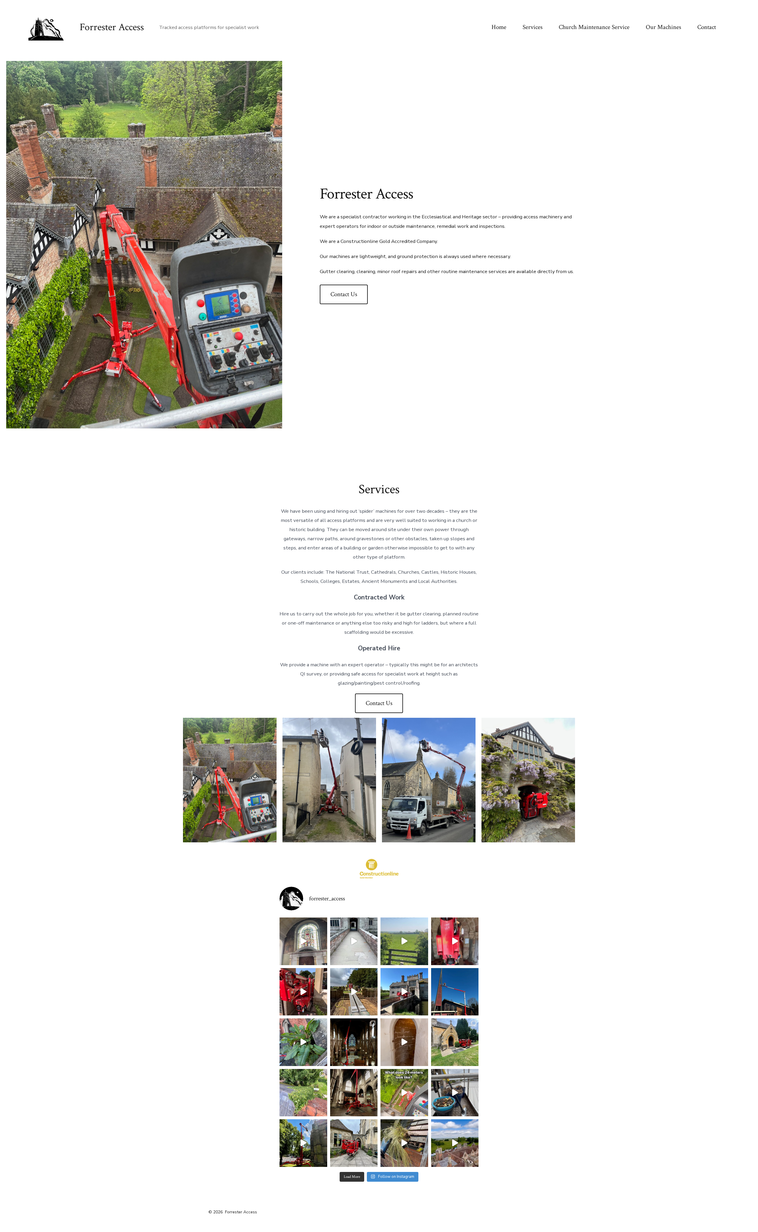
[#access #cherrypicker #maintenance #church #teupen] (404, 941)
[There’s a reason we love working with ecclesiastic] (303, 941)
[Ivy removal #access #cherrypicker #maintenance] (303, 1093)
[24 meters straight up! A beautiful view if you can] (404, 1093)
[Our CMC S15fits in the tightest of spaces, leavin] (354, 992)
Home (499, 27)
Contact (706, 27)
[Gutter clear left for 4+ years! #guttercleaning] (404, 1143)
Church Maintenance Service (594, 27)
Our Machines (663, 27)
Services (532, 27)
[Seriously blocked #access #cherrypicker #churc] (303, 1042)
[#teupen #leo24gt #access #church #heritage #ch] (354, 1093)
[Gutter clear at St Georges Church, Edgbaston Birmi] (303, 1143)
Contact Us (343, 294)
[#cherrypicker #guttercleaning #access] (455, 1093)
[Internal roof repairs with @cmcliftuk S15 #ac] (455, 941)
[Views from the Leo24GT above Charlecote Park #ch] (455, 1143)
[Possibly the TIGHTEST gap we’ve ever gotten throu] (303, 992)
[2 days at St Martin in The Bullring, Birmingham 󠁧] (354, 1042)
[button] (230, 780)
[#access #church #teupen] (455, 992)
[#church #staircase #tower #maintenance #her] (404, 1042)
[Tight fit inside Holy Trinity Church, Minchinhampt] (354, 1143)
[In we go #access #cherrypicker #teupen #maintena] (404, 992)
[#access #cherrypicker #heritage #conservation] (354, 941)
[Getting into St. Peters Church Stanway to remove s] (455, 1042)
